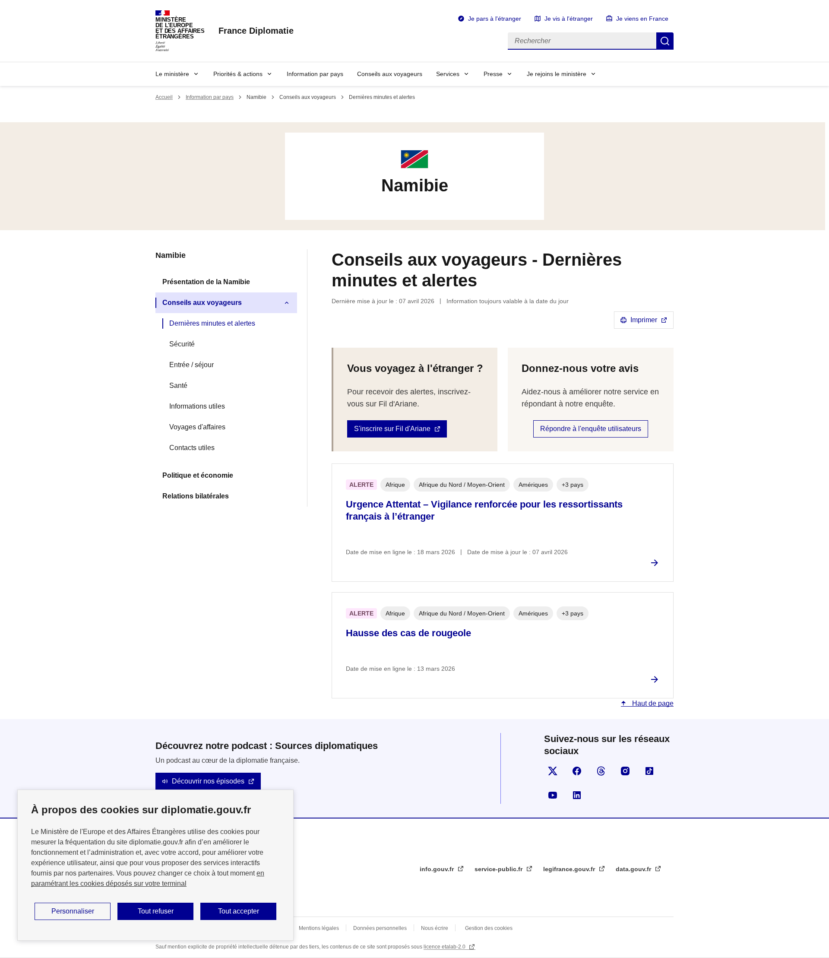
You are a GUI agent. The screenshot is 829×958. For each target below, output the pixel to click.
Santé (178, 385)
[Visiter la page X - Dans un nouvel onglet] (552, 771)
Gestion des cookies (489, 928)
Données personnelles (380, 928)
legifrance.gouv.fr (570, 869)
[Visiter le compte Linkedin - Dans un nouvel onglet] (576, 795)
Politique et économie (197, 475)
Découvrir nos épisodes (208, 781)
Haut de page (652, 703)
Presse (493, 73)
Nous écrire (434, 928)
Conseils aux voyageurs (389, 73)
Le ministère (172, 73)
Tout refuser (156, 911)
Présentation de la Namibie (206, 281)
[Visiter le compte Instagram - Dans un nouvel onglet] (625, 771)
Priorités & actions (238, 73)
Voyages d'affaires (197, 427)
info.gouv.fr (438, 869)
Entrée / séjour (191, 364)
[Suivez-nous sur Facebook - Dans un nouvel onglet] (576, 771)
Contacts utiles (192, 447)
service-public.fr (499, 869)
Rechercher (665, 41)
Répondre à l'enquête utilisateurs (590, 428)
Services (447, 73)
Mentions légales (319, 928)
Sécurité (182, 344)
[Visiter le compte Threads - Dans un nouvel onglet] (601, 771)
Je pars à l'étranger (494, 18)
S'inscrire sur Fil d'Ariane (392, 428)
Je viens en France (642, 18)
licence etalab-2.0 (445, 947)
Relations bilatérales (195, 496)
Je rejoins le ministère (556, 73)
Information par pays (315, 73)
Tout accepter (238, 911)
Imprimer (643, 320)
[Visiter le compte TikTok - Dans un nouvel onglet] (649, 771)
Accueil (164, 97)
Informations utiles (197, 406)
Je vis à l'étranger (568, 18)
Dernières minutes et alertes (212, 323)
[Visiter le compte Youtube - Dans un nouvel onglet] (552, 795)
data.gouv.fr (634, 869)
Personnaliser (72, 911)
